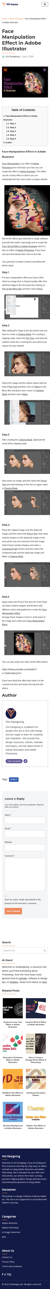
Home (4, 18)
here (44, 982)
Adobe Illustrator (16, 18)
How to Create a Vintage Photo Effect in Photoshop (35, 1059)
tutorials (23, 978)
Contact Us (7, 1257)
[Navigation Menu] (45, 4)
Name (8, 815)
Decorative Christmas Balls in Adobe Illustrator (13, 1059)
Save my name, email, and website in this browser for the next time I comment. (23, 901)
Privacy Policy (8, 1261)
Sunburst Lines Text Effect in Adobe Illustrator (13, 1024)
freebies (14, 982)
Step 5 (11, 139)
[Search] (45, 950)
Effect (13, 780)
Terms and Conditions (12, 1266)
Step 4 (11, 135)
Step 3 (11, 131)
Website (8, 842)
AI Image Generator (11, 1232)
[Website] (25, 761)
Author (7, 142)
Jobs (4, 1236)
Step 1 (11, 123)
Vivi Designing (12, 56)
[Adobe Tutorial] (10, 4)
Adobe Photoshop (10, 1227)
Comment (10, 856)
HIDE (37, 109)
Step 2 (11, 127)
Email (8, 828)
